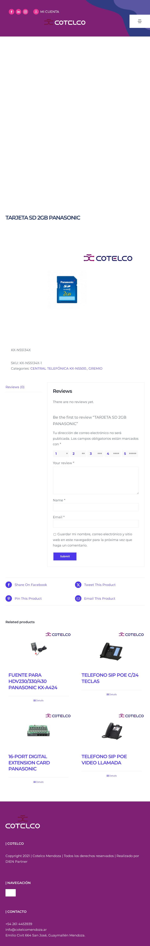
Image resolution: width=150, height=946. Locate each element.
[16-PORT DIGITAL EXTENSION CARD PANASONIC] (38, 731)
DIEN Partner (16, 862)
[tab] (23, 387)
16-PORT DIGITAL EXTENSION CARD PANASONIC (29, 763)
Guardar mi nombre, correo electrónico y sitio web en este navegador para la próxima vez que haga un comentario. (92, 539)
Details (40, 700)
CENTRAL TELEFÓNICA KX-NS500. (58, 369)
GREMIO (95, 369)
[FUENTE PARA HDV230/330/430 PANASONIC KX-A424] (38, 650)
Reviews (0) (15, 387)
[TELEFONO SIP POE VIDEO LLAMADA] (111, 731)
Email (59, 517)
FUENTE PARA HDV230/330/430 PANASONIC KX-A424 (32, 681)
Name (59, 500)
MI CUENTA (49, 12)
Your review (63, 463)
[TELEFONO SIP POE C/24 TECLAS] (111, 650)
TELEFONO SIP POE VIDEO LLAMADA (104, 760)
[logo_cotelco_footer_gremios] (22, 817)
